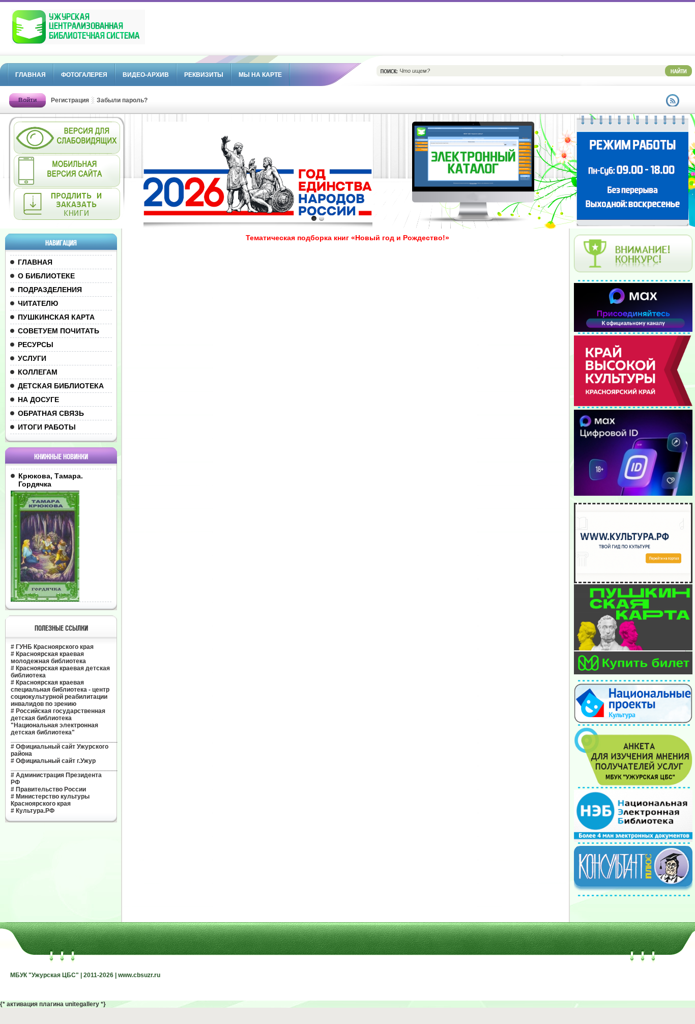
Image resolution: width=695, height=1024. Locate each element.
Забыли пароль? (122, 100)
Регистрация (70, 100)
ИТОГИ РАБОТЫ (47, 427)
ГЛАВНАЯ (35, 262)
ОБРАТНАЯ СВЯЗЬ (51, 413)
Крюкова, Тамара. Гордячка (50, 480)
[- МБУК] (101, 32)
